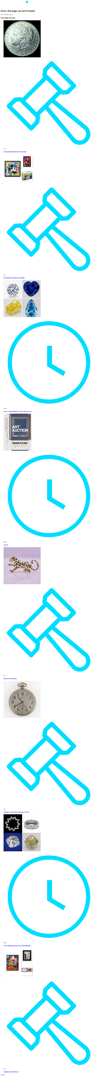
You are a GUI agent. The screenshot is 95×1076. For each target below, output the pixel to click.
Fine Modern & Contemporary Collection (14, 277)
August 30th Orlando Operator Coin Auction (15, 151)
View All (3, 1074)
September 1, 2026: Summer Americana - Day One (16, 812)
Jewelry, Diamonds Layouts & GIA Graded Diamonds (17, 945)
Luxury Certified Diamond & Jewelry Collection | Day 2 (18, 411)
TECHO (6, 545)
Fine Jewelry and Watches (10, 678)
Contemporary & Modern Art (11, 1071)
